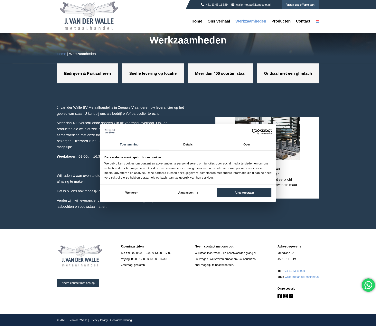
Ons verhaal (219, 21)
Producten (281, 21)
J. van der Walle (77, 320)
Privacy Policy (98, 320)
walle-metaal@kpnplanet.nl (252, 4)
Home (197, 21)
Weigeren (131, 192)
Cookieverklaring (121, 320)
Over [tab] (246, 144)
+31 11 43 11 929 (216, 4)
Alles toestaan (244, 192)
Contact (303, 21)
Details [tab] (188, 144)
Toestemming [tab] (129, 144)
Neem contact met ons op (78, 282)
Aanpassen (185, 192)
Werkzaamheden (250, 21)
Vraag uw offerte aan (300, 4)
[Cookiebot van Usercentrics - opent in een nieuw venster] (255, 131)
